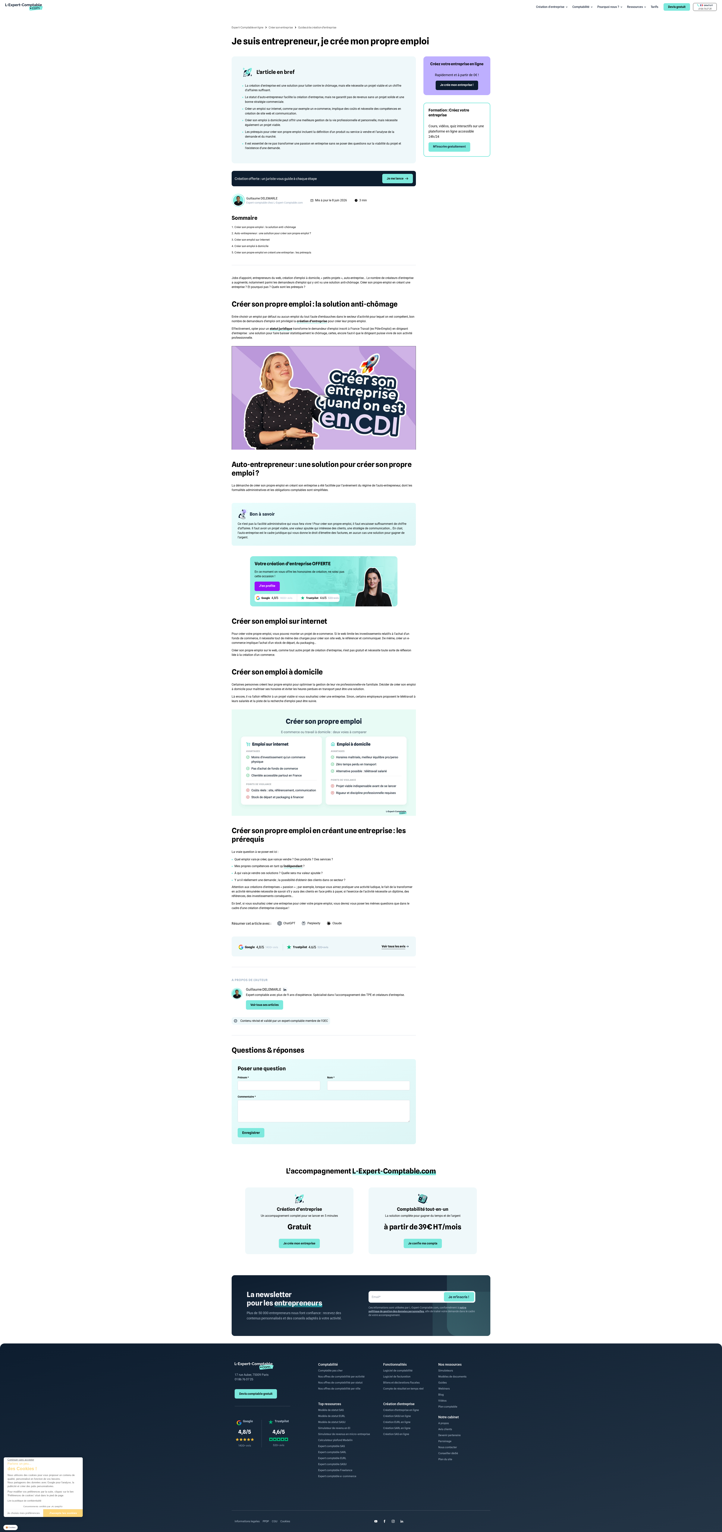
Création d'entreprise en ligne (401, 1410)
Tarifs (654, 7)
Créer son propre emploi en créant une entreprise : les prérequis (272, 252)
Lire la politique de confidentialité (24, 1500)
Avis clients (445, 1429)
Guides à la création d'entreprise (317, 27)
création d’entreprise (312, 321)
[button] (10, 1527)
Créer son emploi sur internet (252, 239)
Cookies (285, 1521)
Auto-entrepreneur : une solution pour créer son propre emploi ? (272, 233)
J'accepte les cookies (63, 1513)
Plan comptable (447, 1406)
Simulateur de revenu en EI (334, 1428)
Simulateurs (445, 1370)
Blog (441, 1394)
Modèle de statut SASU (331, 1422)
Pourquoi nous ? (608, 7)
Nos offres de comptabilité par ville (339, 1388)
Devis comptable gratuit (255, 1394)
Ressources (635, 7)
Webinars (444, 1388)
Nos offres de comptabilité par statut (340, 1382)
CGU (274, 1521)
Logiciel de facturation (396, 1376)
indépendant (293, 866)
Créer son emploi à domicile (251, 246)
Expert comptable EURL (332, 1458)
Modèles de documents (452, 1376)
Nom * (330, 1077)
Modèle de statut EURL (331, 1416)
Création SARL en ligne (396, 1428)
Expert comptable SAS (331, 1446)
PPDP (266, 1521)
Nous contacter (447, 1447)
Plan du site (445, 1459)
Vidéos (442, 1400)
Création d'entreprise (550, 7)
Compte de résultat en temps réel (403, 1388)
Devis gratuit (677, 7)
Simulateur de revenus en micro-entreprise (344, 1434)
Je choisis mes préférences (23, 1513)
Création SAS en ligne (396, 1434)
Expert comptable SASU (332, 1464)
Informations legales (247, 1521)
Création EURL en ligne (396, 1422)
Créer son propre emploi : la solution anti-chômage (265, 227)
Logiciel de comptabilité (398, 1370)
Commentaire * (247, 1096)
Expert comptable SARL (332, 1452)
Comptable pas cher (330, 1370)
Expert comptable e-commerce (337, 1476)
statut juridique (281, 328)
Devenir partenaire (449, 1435)
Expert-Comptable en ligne (247, 27)
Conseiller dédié (448, 1453)
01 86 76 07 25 (244, 1379)
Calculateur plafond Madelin (335, 1440)
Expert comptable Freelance (335, 1470)
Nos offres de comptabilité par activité (341, 1376)
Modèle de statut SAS (331, 1410)
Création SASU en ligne (397, 1416)
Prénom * (243, 1077)
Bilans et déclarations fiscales (401, 1382)
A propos (443, 1423)
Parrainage (444, 1441)
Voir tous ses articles (264, 1005)
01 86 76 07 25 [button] (704, 8)
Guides (442, 1382)
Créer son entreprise (281, 27)
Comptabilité (580, 7)
